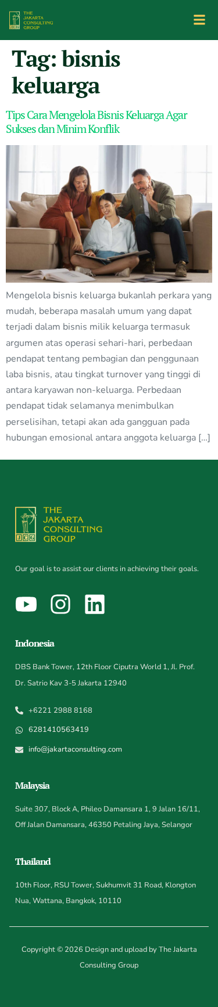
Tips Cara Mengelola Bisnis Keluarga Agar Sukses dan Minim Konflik (96, 121)
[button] (199, 20)
